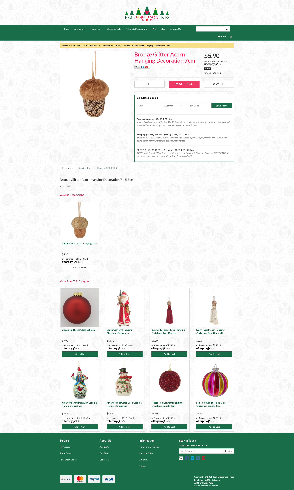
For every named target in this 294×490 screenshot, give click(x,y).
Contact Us (175, 29)
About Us (96, 29)
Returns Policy (146, 453)
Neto (216, 486)
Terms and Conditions (149, 446)
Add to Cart (79, 354)
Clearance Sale (114, 29)
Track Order (65, 453)
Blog (163, 29)
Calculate (222, 105)
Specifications (85, 168)
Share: (138, 67)
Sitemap (143, 466)
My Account (65, 446)
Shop (66, 29)
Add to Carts (185, 84)
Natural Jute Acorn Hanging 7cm (79, 243)
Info (219, 64)
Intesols (216, 480)
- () (222, 36)
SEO (207, 480)
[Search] (227, 29)
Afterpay (143, 459)
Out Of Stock (79, 267)
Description (67, 168)
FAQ (154, 29)
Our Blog (104, 453)
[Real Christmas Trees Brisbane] (147, 12)
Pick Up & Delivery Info (136, 29)
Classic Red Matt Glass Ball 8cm (78, 329)
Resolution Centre (68, 459)
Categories (79, 29)
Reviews (101, 168)
